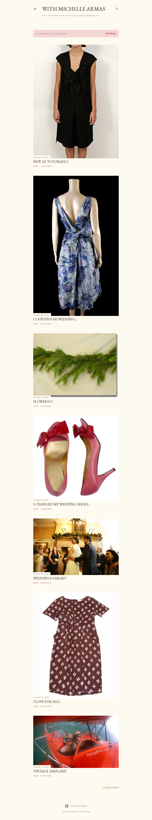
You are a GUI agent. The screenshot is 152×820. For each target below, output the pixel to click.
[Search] (117, 8)
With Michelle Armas (73, 8)
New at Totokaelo (51, 161)
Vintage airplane (49, 771)
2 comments (45, 406)
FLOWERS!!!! (43, 401)
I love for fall (47, 701)
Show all (111, 33)
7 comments (45, 509)
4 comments (45, 166)
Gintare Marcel (84, 811)
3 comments (45, 583)
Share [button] (35, 166)
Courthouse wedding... (55, 319)
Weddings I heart (49, 578)
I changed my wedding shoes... (61, 504)
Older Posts (111, 787)
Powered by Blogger (78, 806)
